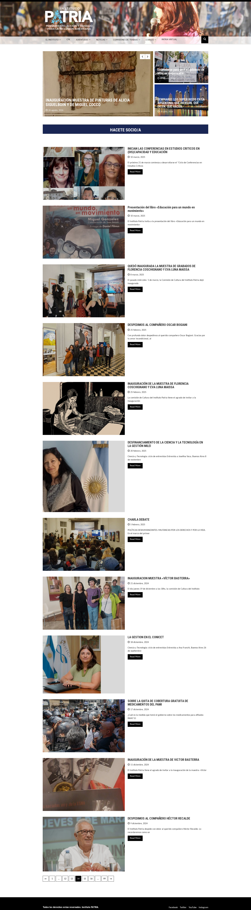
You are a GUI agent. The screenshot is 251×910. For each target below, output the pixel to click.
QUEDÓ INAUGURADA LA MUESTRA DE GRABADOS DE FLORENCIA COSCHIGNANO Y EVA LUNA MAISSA (162, 267)
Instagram (203, 907)
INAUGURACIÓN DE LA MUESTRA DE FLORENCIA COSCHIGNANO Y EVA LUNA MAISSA (158, 385)
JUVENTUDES (82, 40)
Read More (135, 172)
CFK (68, 39)
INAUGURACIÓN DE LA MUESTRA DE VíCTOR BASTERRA (163, 759)
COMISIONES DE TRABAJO (125, 40)
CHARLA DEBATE (138, 519)
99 (104, 879)
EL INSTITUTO (52, 40)
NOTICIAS (100, 40)
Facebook (173, 907)
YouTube (193, 907)
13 (72, 879)
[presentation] (142, 56)
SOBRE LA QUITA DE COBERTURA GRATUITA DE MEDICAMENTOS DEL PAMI (158, 702)
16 (91, 879)
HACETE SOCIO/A (125, 129)
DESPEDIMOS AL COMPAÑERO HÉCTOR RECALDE (159, 818)
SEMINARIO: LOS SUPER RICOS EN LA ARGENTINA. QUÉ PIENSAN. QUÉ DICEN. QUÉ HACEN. (181, 103)
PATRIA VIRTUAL (169, 39)
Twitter (183, 907)
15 (85, 879)
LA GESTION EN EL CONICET (146, 637)
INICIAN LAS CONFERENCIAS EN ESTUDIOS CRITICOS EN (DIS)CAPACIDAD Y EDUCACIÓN (164, 150)
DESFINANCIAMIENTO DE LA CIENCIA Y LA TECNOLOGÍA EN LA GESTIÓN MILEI (165, 444)
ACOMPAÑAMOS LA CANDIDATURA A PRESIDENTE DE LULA (94, 104)
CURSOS (150, 40)
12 (65, 879)
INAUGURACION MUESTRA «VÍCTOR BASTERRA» (159, 578)
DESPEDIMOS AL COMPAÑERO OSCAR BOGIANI (157, 325)
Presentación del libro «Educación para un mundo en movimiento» (161, 209)
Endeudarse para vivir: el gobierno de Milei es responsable (180, 71)
